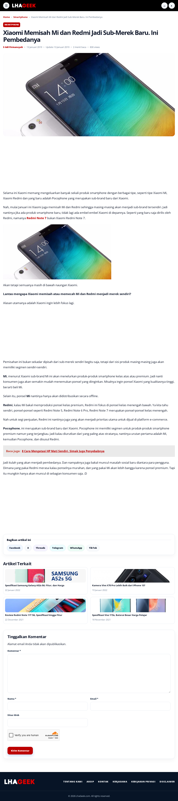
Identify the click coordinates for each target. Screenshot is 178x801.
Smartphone (20, 17)
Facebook (14, 547)
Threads (40, 547)
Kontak (103, 781)
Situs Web (13, 715)
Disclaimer (167, 781)
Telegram (57, 547)
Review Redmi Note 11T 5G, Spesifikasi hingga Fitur (33, 615)
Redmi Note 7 (36, 218)
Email (94, 698)
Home (6, 17)
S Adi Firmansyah (13, 47)
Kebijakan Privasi (143, 781)
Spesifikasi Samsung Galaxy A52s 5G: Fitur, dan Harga (34, 585)
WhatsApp (76, 547)
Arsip (90, 781)
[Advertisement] (89, 164)
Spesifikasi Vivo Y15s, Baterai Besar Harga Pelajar (119, 615)
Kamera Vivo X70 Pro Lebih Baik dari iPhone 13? (118, 585)
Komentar (14, 650)
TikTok (93, 547)
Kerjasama (120, 781)
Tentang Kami (72, 781)
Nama (11, 698)
